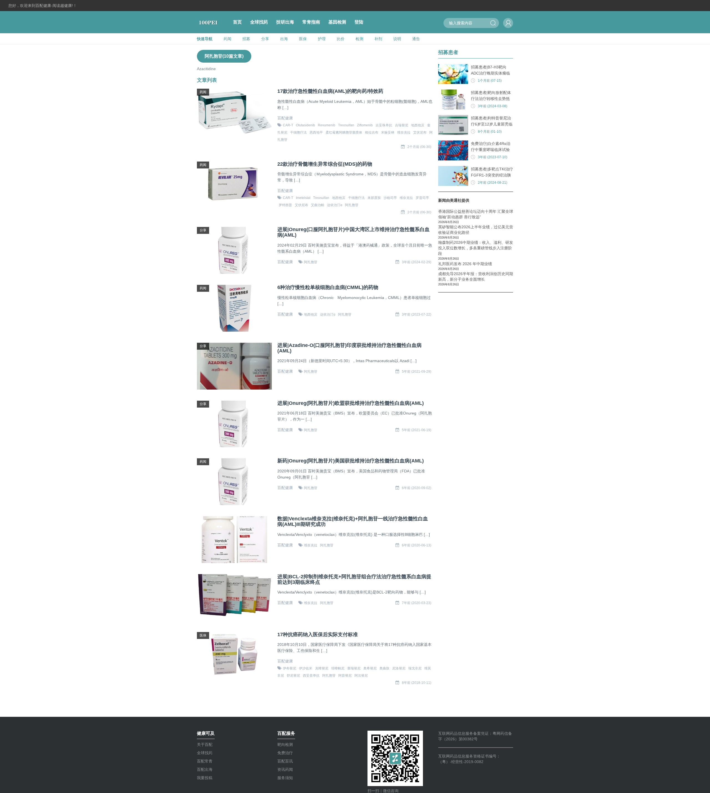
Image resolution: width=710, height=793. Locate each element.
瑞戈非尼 (415, 668)
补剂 (378, 39)
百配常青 (204, 761)
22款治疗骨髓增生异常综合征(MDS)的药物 (324, 164)
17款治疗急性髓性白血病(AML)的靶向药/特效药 (330, 91)
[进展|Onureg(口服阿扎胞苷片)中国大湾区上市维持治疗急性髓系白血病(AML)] (234, 250)
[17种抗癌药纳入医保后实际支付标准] (234, 655)
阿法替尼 (361, 675)
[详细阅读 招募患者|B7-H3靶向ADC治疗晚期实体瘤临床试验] (453, 74)
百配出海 (204, 769)
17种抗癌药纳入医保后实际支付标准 (317, 634)
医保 (303, 39)
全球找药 (259, 22)
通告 (416, 39)
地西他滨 (417, 125)
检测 (359, 39)
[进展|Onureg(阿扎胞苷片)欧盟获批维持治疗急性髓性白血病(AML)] (234, 424)
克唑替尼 (321, 668)
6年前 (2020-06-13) (416, 545)
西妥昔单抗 (311, 675)
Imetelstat (303, 198)
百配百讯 (285, 761)
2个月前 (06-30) (419, 147)
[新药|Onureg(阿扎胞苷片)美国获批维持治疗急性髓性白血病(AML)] (234, 481)
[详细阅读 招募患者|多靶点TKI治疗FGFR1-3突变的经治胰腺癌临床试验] (453, 176)
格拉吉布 (371, 132)
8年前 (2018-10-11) (416, 683)
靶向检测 (285, 744)
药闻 (227, 39)
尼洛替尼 (398, 668)
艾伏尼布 (420, 132)
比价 (340, 39)
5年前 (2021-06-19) (416, 430)
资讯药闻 (285, 769)
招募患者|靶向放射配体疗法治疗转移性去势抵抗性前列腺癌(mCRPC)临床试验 (491, 96)
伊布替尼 (289, 668)
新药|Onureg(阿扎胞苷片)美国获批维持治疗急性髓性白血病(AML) (350, 461)
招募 (246, 39)
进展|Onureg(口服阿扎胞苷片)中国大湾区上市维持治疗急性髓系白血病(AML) (353, 232)
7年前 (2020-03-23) (416, 603)
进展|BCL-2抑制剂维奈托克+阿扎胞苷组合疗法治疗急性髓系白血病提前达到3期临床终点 (354, 579)
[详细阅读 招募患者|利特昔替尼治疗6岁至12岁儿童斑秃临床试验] (453, 125)
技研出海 (285, 22)
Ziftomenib (365, 125)
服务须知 (285, 778)
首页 (237, 22)
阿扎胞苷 (351, 205)
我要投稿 (204, 778)
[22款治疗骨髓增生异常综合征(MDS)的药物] (234, 185)
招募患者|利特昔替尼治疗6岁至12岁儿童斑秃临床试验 (492, 121)
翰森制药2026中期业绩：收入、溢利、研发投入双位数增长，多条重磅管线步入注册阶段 (475, 248)
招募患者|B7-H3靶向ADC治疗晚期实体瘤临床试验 (490, 70)
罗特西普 (285, 205)
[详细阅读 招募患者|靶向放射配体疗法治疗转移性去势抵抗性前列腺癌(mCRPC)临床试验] (453, 99)
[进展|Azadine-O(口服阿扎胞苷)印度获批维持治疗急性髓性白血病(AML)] (234, 366)
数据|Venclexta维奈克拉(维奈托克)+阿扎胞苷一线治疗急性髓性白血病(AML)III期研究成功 (352, 521)
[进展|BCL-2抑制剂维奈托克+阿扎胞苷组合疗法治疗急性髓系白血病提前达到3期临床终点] (234, 597)
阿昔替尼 (345, 675)
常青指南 (311, 22)
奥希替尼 (370, 668)
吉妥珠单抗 (384, 125)
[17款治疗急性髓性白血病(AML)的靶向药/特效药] (234, 112)
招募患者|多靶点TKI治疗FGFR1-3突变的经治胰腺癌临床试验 (492, 172)
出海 (284, 39)
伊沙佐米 (305, 668)
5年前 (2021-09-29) (416, 372)
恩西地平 (316, 132)
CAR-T (288, 125)
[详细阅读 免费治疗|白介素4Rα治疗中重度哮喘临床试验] (453, 150)
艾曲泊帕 (317, 205)
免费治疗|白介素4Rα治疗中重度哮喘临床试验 (490, 146)
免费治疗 (285, 753)
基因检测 (337, 22)
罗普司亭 (422, 198)
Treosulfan (346, 125)
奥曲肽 (384, 668)
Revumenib (326, 125)
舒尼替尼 (293, 675)
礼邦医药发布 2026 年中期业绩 (465, 264)
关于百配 (204, 744)
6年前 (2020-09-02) (416, 488)
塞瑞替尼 (354, 668)
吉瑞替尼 (401, 125)
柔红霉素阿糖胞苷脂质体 (344, 132)
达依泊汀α (334, 205)
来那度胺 (374, 198)
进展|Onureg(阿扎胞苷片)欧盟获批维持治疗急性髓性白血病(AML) (350, 403)
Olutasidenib (305, 125)
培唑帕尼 (337, 668)
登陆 (358, 22)
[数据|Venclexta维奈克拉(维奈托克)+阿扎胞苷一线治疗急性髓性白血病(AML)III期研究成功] (234, 539)
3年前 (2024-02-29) (416, 262)
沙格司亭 (390, 198)
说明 (397, 39)
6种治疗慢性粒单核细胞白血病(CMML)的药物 (327, 287)
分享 (265, 39)
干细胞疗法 (298, 132)
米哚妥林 (387, 132)
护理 (322, 39)
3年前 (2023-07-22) (416, 314)
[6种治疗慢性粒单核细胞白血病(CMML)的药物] (234, 308)
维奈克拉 (403, 132)
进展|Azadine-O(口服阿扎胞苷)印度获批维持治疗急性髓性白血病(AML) (349, 348)
